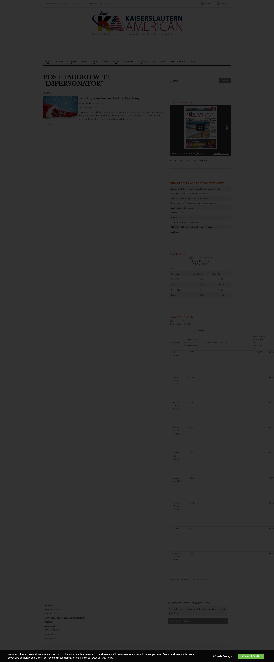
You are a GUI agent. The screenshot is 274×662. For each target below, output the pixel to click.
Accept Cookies (252, 656)
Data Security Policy (102, 658)
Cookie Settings (223, 656)
